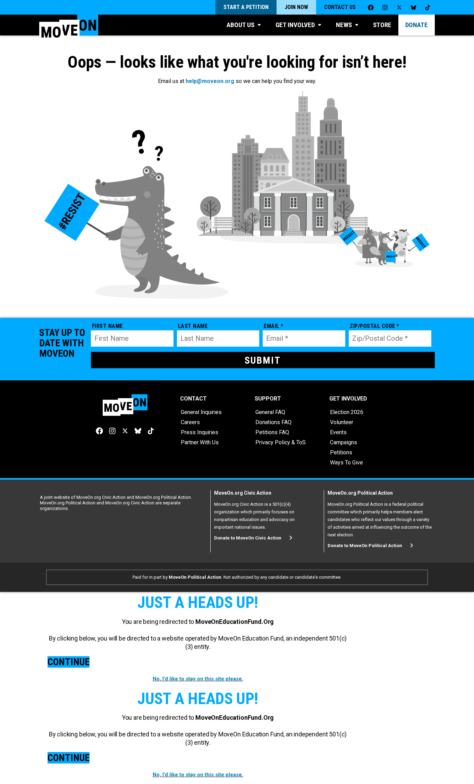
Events (338, 432)
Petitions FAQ (272, 432)
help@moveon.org (210, 81)
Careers (190, 422)
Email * (273, 326)
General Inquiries (201, 412)
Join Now (296, 7)
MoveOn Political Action (195, 577)
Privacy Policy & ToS (280, 442)
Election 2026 (346, 412)
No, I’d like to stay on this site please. (198, 679)
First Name (107, 326)
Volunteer (341, 422)
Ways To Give (346, 462)
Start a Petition (246, 7)
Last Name (193, 326)
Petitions (341, 452)
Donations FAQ (273, 422)
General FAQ (270, 412)
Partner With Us (200, 442)
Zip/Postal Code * (374, 326)
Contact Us (340, 7)
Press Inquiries (199, 432)
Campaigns (343, 442)
